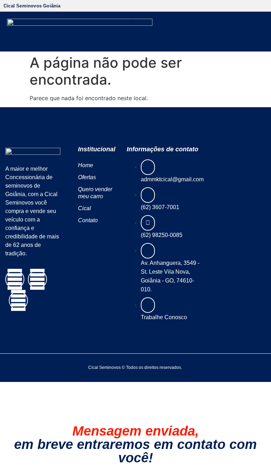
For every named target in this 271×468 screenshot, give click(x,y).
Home (85, 165)
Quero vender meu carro (95, 192)
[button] (132, 21)
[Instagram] (37, 279)
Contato (88, 220)
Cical (84, 208)
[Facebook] (14, 279)
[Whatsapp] (18, 300)
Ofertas (87, 177)
